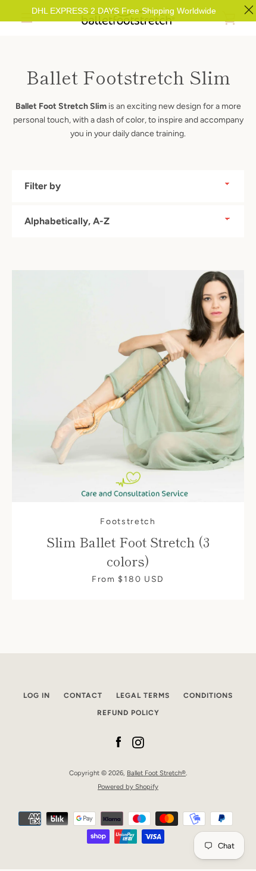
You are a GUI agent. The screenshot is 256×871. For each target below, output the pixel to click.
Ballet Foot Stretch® (156, 773)
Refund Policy (128, 713)
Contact (83, 695)
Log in (36, 695)
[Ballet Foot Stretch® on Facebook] (118, 742)
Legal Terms (143, 695)
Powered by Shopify (128, 786)
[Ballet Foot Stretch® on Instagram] (138, 742)
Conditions (208, 695)
